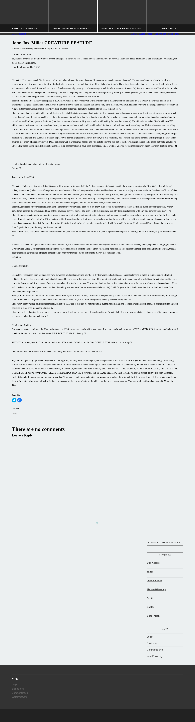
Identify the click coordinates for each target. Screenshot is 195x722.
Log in (150, 637)
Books (16, 48)
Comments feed (155, 650)
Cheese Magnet (19, 34)
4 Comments (64, 48)
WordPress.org (154, 656)
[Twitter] (97, 715)
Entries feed (153, 643)
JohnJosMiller (25, 48)
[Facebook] (92, 715)
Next (189, 16)
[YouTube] (103, 715)
